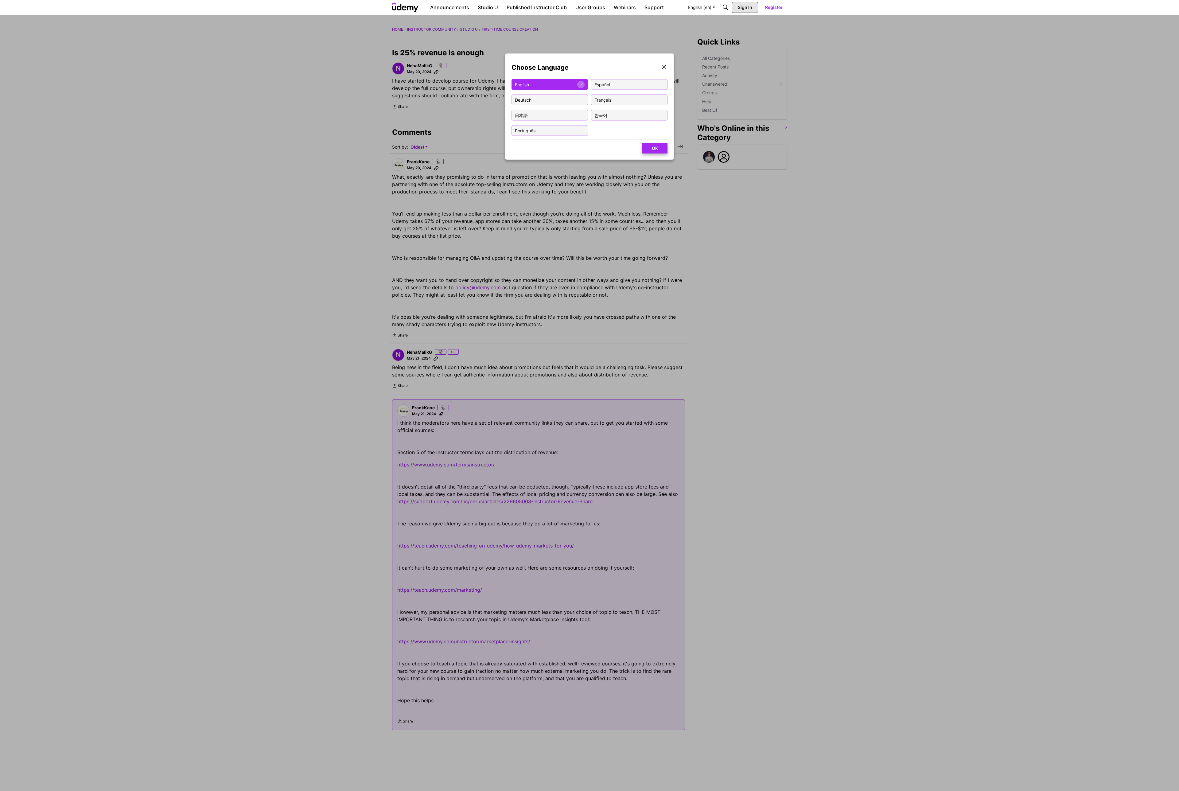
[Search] (725, 7)
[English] (405, 7)
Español (602, 84)
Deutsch (523, 99)
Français (602, 99)
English (522, 84)
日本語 (521, 115)
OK (655, 148)
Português (525, 130)
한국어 (600, 115)
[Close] (663, 68)
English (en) (699, 7)
